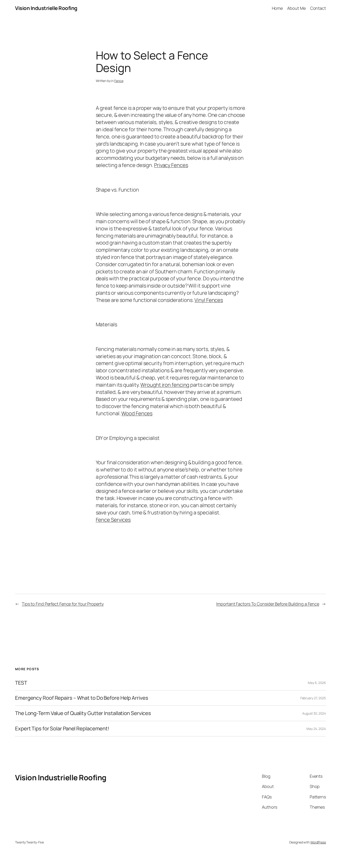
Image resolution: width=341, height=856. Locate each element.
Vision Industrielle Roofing (46, 8)
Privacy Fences (171, 165)
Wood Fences (136, 413)
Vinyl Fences (208, 300)
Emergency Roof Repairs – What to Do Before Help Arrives (81, 698)
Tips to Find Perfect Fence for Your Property (63, 604)
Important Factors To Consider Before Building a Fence (267, 604)
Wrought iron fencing (164, 384)
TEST (21, 683)
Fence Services (113, 519)
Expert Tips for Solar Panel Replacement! (62, 729)
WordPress (318, 842)
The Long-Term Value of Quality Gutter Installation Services (83, 713)
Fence (118, 80)
